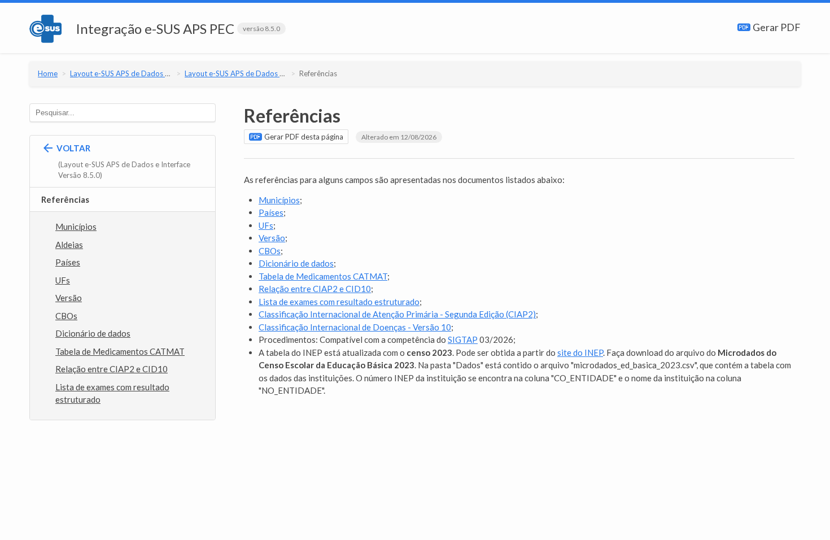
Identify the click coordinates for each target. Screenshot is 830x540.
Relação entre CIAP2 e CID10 (111, 369)
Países (67, 262)
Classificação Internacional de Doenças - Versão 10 (355, 327)
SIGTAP (463, 339)
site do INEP (580, 352)
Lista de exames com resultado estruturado (112, 393)
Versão (68, 298)
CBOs (66, 316)
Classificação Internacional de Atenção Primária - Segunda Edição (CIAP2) (397, 314)
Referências (318, 73)
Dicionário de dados (92, 333)
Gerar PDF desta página (303, 136)
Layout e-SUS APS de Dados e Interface (135, 73)
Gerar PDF (776, 27)
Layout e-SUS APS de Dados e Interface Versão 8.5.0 (271, 73)
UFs (62, 280)
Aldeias (69, 244)
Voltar (122, 161)
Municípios (76, 226)
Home (48, 73)
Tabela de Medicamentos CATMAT (120, 351)
